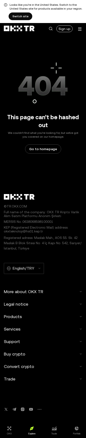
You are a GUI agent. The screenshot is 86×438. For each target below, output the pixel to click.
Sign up (64, 29)
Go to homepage (43, 149)
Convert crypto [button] (19, 366)
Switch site (20, 16)
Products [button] (13, 316)
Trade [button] (9, 378)
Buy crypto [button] (14, 353)
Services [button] (12, 328)
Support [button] (12, 341)
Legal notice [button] (16, 304)
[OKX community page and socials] (39, 409)
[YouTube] (31, 409)
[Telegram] (14, 409)
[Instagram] (23, 409)
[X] (6, 409)
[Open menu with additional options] (79, 29)
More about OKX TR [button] (23, 291)
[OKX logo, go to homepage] (19, 28)
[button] (50, 29)
